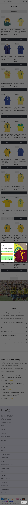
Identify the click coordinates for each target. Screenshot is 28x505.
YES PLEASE (7, 251)
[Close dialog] (26, 244)
